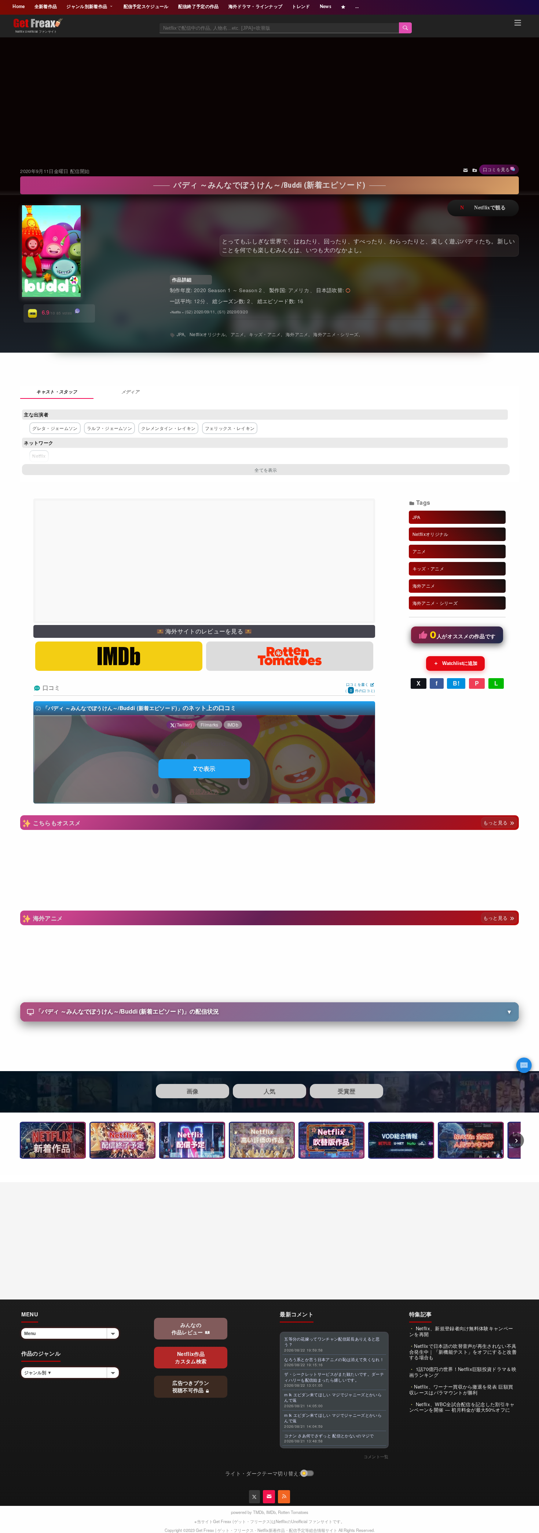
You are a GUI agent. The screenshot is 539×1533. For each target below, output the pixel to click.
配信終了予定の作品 (198, 6)
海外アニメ (297, 334)
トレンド (301, 6)
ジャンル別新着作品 (87, 6)
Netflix (38, 456)
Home (18, 6)
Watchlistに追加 (455, 663)
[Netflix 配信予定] (192, 1140)
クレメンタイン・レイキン (168, 428)
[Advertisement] (269, 93)
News (325, 6)
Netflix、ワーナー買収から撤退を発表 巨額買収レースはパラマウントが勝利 (461, 1389)
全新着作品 (45, 6)
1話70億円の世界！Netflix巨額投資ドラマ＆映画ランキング (462, 1371)
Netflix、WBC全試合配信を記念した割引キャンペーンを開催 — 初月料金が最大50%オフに (462, 1407)
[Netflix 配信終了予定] (122, 1140)
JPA (181, 334)
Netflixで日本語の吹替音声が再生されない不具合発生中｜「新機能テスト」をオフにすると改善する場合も (463, 1351)
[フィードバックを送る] (465, 169)
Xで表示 (204, 768)
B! (456, 683)
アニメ (237, 334)
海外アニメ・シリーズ (335, 334)
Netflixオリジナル (207, 334)
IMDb (271, 1512)
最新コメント (297, 1314)
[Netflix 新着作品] (53, 1140)
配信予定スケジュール (146, 6)
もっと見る (496, 822)
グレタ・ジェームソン (54, 428)
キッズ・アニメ (264, 334)
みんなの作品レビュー (188, 1328)
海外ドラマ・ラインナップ (255, 6)
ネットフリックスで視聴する (483, 208)
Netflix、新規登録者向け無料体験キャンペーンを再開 (461, 1331)
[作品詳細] (57, 392)
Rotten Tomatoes (293, 1512)
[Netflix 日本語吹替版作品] (331, 1140)
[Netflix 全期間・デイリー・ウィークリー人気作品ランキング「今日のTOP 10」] (471, 1140)
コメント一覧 (376, 1456)
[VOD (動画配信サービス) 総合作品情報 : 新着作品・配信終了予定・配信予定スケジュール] (401, 1140)
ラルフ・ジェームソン (109, 428)
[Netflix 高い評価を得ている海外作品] (262, 1140)
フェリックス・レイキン (230, 428)
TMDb (258, 1512)
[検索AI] (524, 1065)
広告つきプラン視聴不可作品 (190, 1386)
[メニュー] (517, 23)
